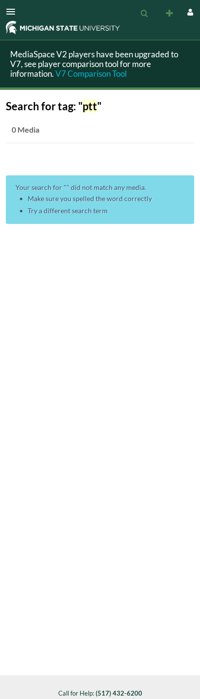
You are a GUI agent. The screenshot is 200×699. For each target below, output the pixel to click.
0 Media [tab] (25, 129)
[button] (13, 11)
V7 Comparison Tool (91, 73)
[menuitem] (144, 13)
